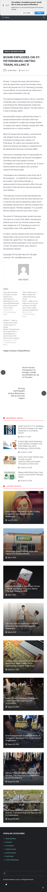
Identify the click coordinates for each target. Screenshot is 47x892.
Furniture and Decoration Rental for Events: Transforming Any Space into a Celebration (23, 812)
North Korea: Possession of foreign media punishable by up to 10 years (30, 372)
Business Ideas (11, 853)
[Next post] (44, 393)
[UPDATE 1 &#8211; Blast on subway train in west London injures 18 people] (12, 332)
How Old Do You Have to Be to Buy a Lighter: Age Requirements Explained (22, 513)
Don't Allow (27, 13)
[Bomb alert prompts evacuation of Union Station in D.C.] (12, 303)
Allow (39, 13)
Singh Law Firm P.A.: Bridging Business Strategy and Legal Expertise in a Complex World (31, 429)
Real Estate (9, 856)
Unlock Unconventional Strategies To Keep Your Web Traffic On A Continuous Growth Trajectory (23, 663)
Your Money (10, 846)
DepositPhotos (24, 351)
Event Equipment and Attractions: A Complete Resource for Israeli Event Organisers (23, 738)
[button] (44, 17)
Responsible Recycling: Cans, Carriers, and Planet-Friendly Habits (30, 474)
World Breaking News (14, 52)
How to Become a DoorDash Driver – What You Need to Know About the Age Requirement (22, 588)
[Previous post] (3, 372)
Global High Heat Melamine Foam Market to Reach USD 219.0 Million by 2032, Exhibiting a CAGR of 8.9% (30, 444)
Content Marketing (12, 860)
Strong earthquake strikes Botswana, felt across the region (16, 393)
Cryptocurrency (11, 849)
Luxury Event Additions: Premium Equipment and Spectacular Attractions (21, 700)
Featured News (11, 838)
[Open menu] (4, 873)
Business (9, 842)
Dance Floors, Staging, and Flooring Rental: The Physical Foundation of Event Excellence (22, 775)
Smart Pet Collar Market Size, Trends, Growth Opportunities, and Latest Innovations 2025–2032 (31, 460)
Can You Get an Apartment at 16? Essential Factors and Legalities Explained (21, 625)
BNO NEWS (13, 70)
